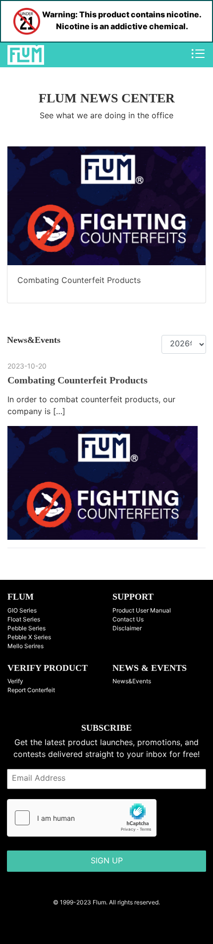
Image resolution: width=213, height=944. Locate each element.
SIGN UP (107, 861)
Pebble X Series (29, 637)
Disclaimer (127, 628)
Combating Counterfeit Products (79, 281)
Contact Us (128, 619)
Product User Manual (141, 611)
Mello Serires (25, 646)
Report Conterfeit (31, 690)
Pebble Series (26, 628)
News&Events (131, 681)
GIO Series (22, 611)
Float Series (23, 619)
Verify (15, 681)
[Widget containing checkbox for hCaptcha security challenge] (82, 818)
